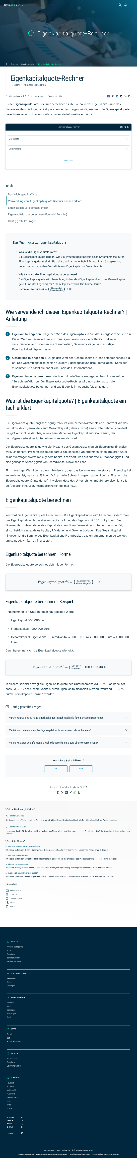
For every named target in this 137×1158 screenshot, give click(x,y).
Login (71, 1154)
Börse (9, 950)
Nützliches (11, 1094)
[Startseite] (7, 64)
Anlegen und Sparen (15, 947)
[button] (68, 717)
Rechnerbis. (13, 5)
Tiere (9, 1105)
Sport (9, 1017)
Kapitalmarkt (12, 1058)
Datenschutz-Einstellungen (109, 1154)
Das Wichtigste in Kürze (22, 194)
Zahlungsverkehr (13, 958)
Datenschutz (96, 1154)
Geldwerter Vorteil (14, 1066)
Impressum (86, 1154)
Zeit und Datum (13, 1097)
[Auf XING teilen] (121, 96)
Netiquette (77, 1154)
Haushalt (10, 1083)
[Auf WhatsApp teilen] (125, 96)
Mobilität (10, 1003)
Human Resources (14, 1041)
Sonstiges (10, 954)
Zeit (8, 1038)
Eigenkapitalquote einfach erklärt (28, 207)
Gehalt (9, 1034)
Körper (9, 982)
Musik (9, 1006)
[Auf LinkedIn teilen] (117, 96)
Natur (9, 1101)
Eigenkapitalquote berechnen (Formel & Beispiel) (37, 214)
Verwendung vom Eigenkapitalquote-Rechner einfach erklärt (45, 201)
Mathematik (11, 1090)
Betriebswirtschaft (28, 64)
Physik (9, 1108)
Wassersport (12, 1014)
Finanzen (14, 64)
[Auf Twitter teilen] (113, 96)
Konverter (11, 1086)
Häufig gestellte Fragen (22, 221)
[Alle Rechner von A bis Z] (126, 5)
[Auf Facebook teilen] (108, 96)
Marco (19, 96)
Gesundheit (11, 978)
